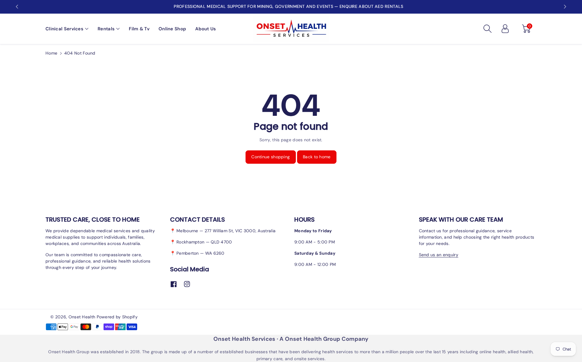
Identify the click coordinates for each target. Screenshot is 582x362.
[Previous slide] (17, 6)
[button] (67, 28)
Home (51, 53)
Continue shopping (270, 156)
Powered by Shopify (117, 317)
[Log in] (505, 28)
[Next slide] (565, 6)
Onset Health (82, 317)
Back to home (317, 156)
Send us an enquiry (438, 254)
